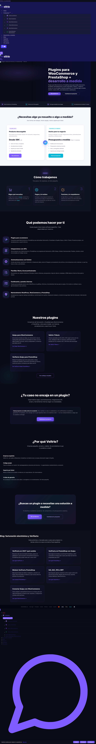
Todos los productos (13, 15)
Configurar (91, 742)
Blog (5, 37)
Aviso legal (31, 606)
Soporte (6, 39)
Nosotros (6, 41)
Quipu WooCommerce (13, 21)
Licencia (50, 606)
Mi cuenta (6, 42)
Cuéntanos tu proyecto (71, 93)
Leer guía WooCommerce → (19, 598)
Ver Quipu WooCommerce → (19, 346)
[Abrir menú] (1, 53)
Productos (7, 615)
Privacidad (37, 606)
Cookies (41, 606)
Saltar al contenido (5, 1)
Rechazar (83, 742)
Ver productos (54, 93)
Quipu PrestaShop (12, 18)
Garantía (54, 606)
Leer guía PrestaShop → (55, 560)
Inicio (5, 10)
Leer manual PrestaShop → (19, 579)
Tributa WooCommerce (13, 24)
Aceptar (76, 742)
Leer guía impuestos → (54, 579)
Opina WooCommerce (13, 28)
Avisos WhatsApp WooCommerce (12, 32)
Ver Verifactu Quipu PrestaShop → (21, 366)
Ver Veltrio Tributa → (54, 344)
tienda (20, 197)
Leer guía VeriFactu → (18, 560)
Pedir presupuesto (56, 155)
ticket (18, 200)
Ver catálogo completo (45, 375)
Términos (46, 606)
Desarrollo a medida (9, 35)
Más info (25, 742)
